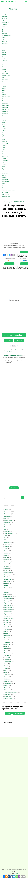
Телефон (4, 154)
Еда (3, 39)
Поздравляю (5, 99)
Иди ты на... (5, 194)
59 (9, 352)
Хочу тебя (5, 192)
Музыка (4, 71)
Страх (3, 149)
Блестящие (5, 16)
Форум (4, 169)
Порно (4, 183)
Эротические (5, 181)
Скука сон (5, 135)
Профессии (5, 111)
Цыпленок (5, 179)
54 (19, 350)
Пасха (3, 92)
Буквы (3, 20)
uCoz (17, 873)
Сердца (4, 128)
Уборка (4, 158)
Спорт (3, 147)
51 (14, 350)
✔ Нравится (19, 340)
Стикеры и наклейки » (14, 201)
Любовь (4, 69)
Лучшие (4, 67)
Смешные (4, 141)
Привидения (5, 107)
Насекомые (5, 73)
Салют (4, 124)
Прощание (5, 113)
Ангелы (4, 12)
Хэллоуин (5, 173)
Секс (3, 186)
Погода (4, 94)
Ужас (3, 162)
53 (18, 350)
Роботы (4, 120)
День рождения (6, 35)
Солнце (4, 145)
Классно (4, 60)
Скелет (4, 133)
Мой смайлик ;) (8, 2)
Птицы (4, 116)
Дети (3, 37)
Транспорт (5, 156)
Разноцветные (6, 118)
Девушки (4, 33)
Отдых (4, 86)
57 (25, 350)
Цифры (4, 177)
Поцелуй (4, 101)
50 (12, 350)
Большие (4, 18)
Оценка (4, 88)
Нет (3, 77)
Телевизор (5, 152)
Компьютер (5, 63)
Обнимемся (5, 82)
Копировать (9, 264)
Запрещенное (6, 196)
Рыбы (3, 122)
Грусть (4, 29)
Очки (3, 90)
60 (11, 352)
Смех (3, 139)
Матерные (5, 188)
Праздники (5, 103)
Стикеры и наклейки (8, 190)
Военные (4, 24)
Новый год (5, 79)
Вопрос (4, 26)
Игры (3, 56)
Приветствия (5, 105)
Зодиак (4, 54)
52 (16, 350)
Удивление (5, 160)
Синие (4, 130)
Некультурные (6, 75)
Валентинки (5, 22)
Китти (3, 58)
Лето (3, 65)
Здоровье (4, 46)
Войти (8, 713)
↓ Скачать (8, 340)
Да (2, 31)
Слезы (3, 137)
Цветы (4, 175)
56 (23, 350)
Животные (5, 43)
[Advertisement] (15, 229)
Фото (3, 171)
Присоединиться (18, 713)
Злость (4, 52)
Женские (4, 41)
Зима (3, 50)
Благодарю (5, 14)
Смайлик (5, 355)
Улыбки (4, 164)
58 (7, 352)
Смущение (5, 143)
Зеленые (4, 48)
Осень (3, 84)
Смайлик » (14, 9)
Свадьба (4, 126)
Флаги (3, 166)
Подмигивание (6, 96)
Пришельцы (5, 109)
